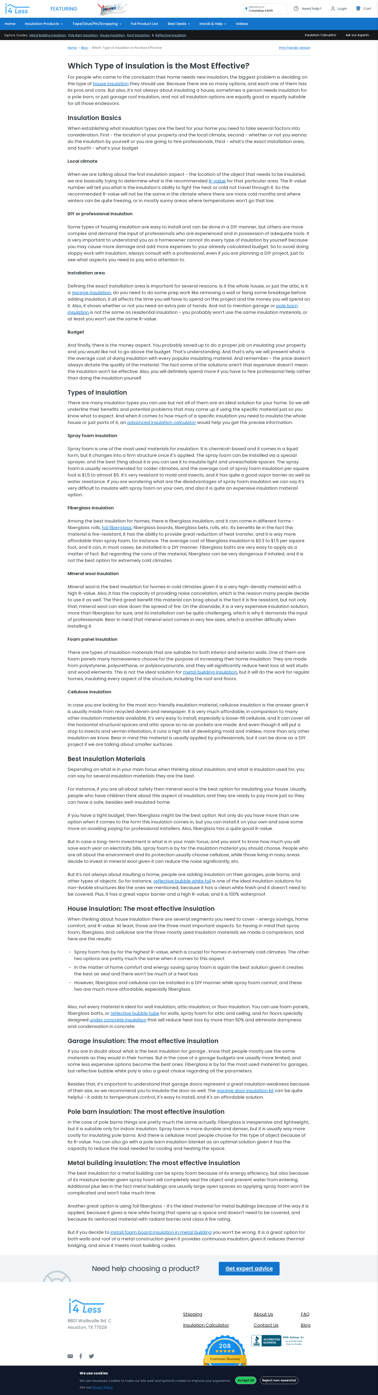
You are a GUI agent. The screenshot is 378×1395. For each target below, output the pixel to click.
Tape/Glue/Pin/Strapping (95, 23)
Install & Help (212, 23)
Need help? (311, 8)
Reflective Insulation (171, 35)
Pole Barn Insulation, (83, 35)
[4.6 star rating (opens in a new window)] (225, 1351)
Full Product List (144, 23)
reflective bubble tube (134, 1013)
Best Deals (177, 23)
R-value (217, 181)
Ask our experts (357, 35)
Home (10, 23)
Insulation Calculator (320, 35)
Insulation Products (42, 23)
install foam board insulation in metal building (161, 1232)
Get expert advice (249, 1268)
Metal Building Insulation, (48, 35)
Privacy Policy (102, 1387)
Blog (84, 48)
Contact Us (266, 1325)
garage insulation (91, 293)
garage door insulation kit (245, 1091)
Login (342, 8)
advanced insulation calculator (161, 422)
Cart (364, 8)
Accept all (246, 1380)
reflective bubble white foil (182, 881)
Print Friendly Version (294, 48)
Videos (242, 23)
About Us (263, 1314)
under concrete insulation (118, 1020)
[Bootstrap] (17, 9)
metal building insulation (210, 672)
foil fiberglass (116, 527)
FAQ (305, 1314)
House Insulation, (113, 35)
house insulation (111, 84)
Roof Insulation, (138, 35)
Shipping (192, 1314)
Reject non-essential (279, 1380)
